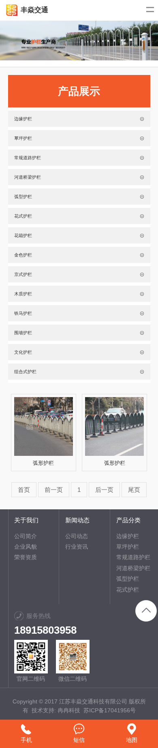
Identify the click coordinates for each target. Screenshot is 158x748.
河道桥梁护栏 (133, 568)
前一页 (54, 489)
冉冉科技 (69, 710)
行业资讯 (76, 546)
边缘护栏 (127, 536)
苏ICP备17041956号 (109, 710)
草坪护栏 (127, 546)
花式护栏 (127, 589)
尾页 (134, 489)
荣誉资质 (25, 557)
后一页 (104, 489)
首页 (24, 489)
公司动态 (76, 536)
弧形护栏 (43, 463)
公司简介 (25, 536)
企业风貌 (25, 546)
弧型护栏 (127, 578)
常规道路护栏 (133, 557)
